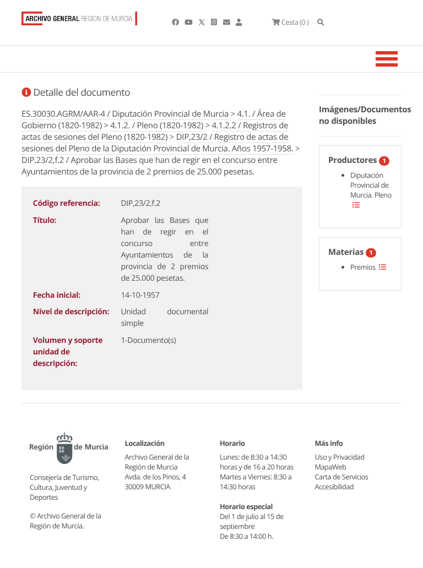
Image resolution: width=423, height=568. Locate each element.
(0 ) (294, 22)
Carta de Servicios (341, 477)
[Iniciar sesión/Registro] (239, 22)
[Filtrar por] (356, 205)
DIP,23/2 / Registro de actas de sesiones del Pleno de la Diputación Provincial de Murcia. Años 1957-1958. (157, 143)
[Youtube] (189, 22)
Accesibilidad (334, 486)
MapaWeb (330, 467)
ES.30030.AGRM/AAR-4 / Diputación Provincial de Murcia (125, 113)
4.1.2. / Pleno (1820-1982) (156, 125)
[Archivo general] (79, 16)
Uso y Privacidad (340, 457)
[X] (202, 22)
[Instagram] (214, 22)
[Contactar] (227, 22)
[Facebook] (176, 22)
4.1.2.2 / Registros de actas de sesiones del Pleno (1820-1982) (154, 131)
